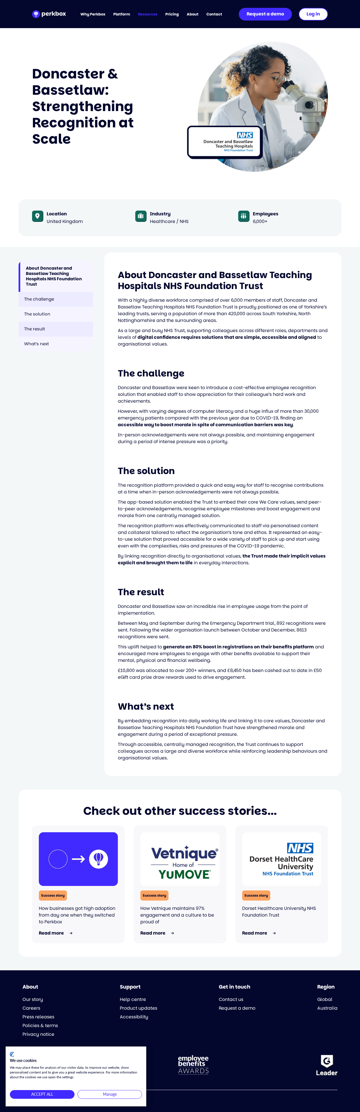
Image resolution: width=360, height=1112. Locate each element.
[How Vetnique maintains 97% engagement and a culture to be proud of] (179, 859)
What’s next (36, 344)
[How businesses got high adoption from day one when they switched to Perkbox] (78, 859)
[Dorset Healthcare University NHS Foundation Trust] (281, 859)
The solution (37, 314)
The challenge (39, 299)
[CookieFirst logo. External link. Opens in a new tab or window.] (12, 1054)
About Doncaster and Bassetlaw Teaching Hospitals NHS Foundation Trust (54, 276)
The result (34, 329)
